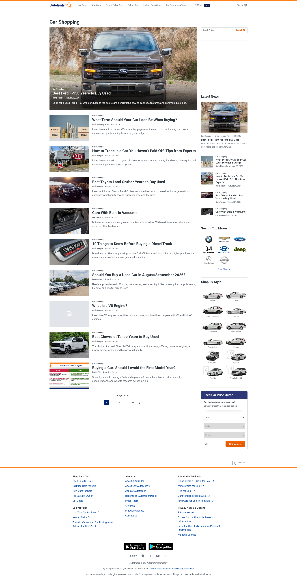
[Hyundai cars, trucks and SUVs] (224, 249)
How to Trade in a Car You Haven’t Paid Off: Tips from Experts (144, 151)
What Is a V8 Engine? (109, 306)
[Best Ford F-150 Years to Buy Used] (123, 68)
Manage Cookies (187, 534)
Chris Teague (58, 98)
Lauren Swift (97, 279)
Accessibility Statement (183, 568)
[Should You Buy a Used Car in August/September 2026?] (69, 283)
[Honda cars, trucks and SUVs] (209, 249)
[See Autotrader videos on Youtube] (158, 556)
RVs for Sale (184, 490)
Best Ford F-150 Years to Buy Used (82, 93)
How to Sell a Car (82, 517)
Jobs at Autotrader (135, 490)
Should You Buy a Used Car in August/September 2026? (138, 275)
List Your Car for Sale (84, 512)
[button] (242, 5)
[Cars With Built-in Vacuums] (69, 221)
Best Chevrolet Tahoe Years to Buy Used (125, 337)
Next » (139, 402)
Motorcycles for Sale (189, 486)
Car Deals (78, 500)
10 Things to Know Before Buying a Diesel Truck (132, 244)
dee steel (95, 217)
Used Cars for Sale (83, 481)
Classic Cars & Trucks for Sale (194, 481)
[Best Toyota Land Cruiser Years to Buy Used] (69, 190)
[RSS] (165, 556)
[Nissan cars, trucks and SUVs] (224, 260)
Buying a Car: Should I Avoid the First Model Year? (134, 368)
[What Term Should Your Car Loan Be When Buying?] (69, 128)
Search (239, 30)
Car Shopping (58, 89)
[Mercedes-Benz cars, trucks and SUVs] (209, 260)
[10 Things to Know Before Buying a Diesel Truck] (69, 252)
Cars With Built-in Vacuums (114, 213)
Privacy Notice (186, 512)
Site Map (130, 505)
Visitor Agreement (158, 568)
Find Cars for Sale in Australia (194, 500)
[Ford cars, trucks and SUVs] (240, 239)
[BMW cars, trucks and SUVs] (209, 239)
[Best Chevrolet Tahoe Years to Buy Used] (69, 345)
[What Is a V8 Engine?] (69, 314)
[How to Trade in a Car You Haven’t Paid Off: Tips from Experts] (69, 159)
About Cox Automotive (137, 486)
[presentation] (159, 546)
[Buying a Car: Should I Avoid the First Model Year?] (69, 376)
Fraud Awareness (134, 510)
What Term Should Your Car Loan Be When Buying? (134, 120)
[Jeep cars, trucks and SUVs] (240, 249)
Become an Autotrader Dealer (141, 495)
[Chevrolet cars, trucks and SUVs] (224, 239)
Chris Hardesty (98, 124)
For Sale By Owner (83, 495)
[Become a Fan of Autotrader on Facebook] (143, 556)
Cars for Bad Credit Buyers (192, 495)
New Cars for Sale (82, 490)
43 (133, 403)
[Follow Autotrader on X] (150, 556)
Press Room (131, 500)
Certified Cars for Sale (84, 486)
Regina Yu (96, 372)
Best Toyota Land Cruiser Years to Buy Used (128, 182)
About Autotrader (134, 481)
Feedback (241, 462)
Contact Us (131, 515)
